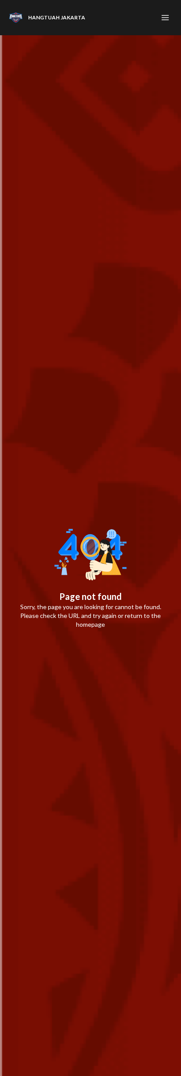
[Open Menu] (165, 17)
